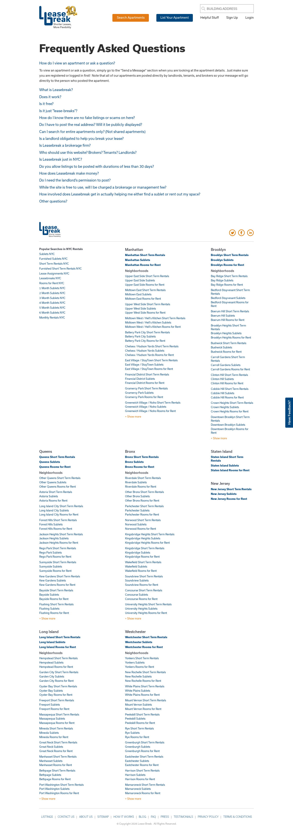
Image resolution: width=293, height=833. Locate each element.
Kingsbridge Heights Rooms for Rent (147, 542)
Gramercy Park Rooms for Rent (144, 397)
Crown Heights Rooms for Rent (229, 411)
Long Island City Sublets (54, 510)
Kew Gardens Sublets (52, 580)
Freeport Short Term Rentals (56, 700)
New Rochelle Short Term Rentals (145, 672)
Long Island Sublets (52, 642)
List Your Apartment (174, 17)
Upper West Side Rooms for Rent (145, 312)
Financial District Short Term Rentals (147, 374)
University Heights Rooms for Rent (146, 613)
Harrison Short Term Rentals (142, 770)
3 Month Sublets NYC (52, 298)
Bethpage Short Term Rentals (57, 770)
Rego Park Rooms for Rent (55, 556)
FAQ (153, 816)
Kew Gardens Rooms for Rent (57, 584)
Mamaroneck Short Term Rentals (145, 784)
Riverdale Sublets (136, 482)
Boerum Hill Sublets (223, 315)
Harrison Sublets (135, 775)
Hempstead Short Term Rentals (58, 658)
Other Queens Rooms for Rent (57, 486)
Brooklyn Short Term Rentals (230, 255)
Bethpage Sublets (50, 775)
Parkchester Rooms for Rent (142, 514)
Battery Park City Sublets (140, 336)
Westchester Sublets (138, 642)
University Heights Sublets (141, 608)
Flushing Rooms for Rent (54, 613)
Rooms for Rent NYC (51, 283)
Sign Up (232, 17)
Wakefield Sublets (136, 566)
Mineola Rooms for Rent (53, 737)
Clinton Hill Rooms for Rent (227, 383)
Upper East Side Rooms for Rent (144, 284)
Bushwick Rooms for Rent (226, 351)
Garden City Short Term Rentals (58, 672)
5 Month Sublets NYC (52, 307)
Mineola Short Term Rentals (56, 728)
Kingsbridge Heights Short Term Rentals (149, 534)
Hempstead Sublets (51, 662)
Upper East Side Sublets (140, 280)
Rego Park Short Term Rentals (57, 548)
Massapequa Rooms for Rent (56, 723)
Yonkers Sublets (135, 662)
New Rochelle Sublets (138, 676)
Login (249, 17)
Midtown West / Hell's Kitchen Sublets (148, 322)
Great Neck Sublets (51, 746)
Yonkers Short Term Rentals (142, 658)
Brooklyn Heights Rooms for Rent (231, 337)
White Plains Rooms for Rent (142, 694)
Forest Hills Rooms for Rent (55, 528)
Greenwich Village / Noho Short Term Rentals (152, 402)
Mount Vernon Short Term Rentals (145, 700)
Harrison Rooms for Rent (140, 779)
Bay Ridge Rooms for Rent (227, 284)
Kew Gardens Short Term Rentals (59, 576)
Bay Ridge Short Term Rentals (229, 276)
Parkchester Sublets (137, 510)
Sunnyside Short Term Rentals (57, 562)
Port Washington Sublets (54, 788)
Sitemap (103, 816)
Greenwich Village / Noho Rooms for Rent (150, 411)
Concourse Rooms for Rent (141, 599)
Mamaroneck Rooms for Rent (142, 793)
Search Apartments (131, 17)
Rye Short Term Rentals (139, 728)
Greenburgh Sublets (137, 746)
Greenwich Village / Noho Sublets (145, 406)
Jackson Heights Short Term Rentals (61, 534)
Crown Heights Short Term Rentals (232, 402)
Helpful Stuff (209, 17)
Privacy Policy (208, 816)
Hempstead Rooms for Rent (56, 666)
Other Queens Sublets (52, 482)
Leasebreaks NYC (50, 278)
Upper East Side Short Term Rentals (147, 276)
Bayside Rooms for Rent (53, 599)
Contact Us (66, 816)
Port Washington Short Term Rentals (61, 784)
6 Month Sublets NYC (52, 312)
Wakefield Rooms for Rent (141, 570)
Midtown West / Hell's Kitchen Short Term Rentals (155, 318)
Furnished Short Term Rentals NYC (60, 268)
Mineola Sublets (49, 732)
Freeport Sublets (49, 704)
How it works (123, 816)
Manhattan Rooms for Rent (143, 265)
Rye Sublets (132, 732)
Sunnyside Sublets (50, 566)
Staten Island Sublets (225, 465)
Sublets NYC (47, 254)
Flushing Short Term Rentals (56, 604)
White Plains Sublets (137, 690)
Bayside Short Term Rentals (56, 590)
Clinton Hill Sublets (222, 379)
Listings (47, 816)
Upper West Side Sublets (140, 308)
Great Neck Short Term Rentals (58, 742)
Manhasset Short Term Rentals (58, 756)
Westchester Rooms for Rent (144, 647)
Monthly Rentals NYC (52, 317)
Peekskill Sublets (135, 718)
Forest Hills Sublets (51, 524)
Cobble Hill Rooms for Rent (227, 397)
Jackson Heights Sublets (54, 538)
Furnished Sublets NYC (53, 258)
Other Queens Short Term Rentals (59, 478)
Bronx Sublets (134, 462)
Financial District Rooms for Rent (144, 382)
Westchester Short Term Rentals (146, 637)
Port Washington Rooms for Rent (59, 793)
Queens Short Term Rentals (57, 457)
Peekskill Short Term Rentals (142, 714)
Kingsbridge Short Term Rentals (144, 548)
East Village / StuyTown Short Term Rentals (151, 360)
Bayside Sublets (49, 594)
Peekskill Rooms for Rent (140, 723)
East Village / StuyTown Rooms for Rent (149, 369)
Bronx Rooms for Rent (139, 466)
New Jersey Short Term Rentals (231, 489)
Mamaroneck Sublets (138, 788)
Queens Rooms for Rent (55, 466)
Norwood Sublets (135, 524)
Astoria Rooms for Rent (53, 500)
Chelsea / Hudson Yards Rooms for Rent (149, 355)
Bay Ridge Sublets (222, 280)
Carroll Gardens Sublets (225, 365)
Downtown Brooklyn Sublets (228, 424)
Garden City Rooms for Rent (56, 680)
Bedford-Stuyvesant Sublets (228, 298)
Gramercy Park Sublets (139, 392)
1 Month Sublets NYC (52, 288)
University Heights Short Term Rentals (148, 604)
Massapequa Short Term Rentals (59, 714)
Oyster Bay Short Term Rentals (58, 686)
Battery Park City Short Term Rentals (147, 332)
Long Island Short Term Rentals (59, 637)
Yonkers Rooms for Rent (139, 666)
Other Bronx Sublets (137, 496)
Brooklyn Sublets (222, 260)
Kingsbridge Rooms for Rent (142, 556)
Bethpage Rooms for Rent (55, 779)
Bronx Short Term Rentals (142, 457)
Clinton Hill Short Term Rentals (229, 375)
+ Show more (133, 416)
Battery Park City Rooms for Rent (145, 340)
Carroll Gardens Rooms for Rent (230, 369)
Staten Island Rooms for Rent (230, 470)
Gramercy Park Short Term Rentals (146, 388)
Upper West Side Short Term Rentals (147, 304)
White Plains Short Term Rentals (144, 686)
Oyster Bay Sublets (51, 690)
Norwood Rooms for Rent (140, 528)
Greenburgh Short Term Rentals (144, 742)
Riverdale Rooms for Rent (140, 486)
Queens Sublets (49, 462)
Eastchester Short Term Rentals (144, 756)
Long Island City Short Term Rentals (61, 506)
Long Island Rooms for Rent (57, 647)
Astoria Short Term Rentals (55, 492)
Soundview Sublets (137, 580)
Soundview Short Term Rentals (144, 576)
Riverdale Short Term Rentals (143, 478)
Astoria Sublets (48, 496)
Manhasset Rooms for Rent (55, 765)
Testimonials (183, 816)
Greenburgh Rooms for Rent (142, 751)
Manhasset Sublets (50, 761)
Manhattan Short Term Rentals (145, 255)
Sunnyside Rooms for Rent (55, 570)
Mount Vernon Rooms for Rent (143, 709)
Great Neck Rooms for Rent (55, 751)
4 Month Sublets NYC (52, 302)
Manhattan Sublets (137, 260)
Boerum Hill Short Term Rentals (230, 311)
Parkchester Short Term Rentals (144, 506)
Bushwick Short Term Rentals (228, 343)
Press (165, 816)
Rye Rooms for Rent (137, 737)
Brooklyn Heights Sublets (226, 333)
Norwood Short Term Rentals (143, 520)
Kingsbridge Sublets (137, 552)
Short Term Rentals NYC (54, 263)
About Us (86, 816)
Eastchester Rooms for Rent (142, 765)
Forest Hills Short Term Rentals (58, 520)
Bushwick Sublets (221, 347)
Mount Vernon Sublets (138, 704)
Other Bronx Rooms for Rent (142, 500)
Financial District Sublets (140, 378)
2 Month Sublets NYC (52, 293)
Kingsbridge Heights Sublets (142, 538)
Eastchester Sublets (137, 761)
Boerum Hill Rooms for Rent (227, 320)
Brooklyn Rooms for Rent (227, 265)
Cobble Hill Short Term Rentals (229, 389)
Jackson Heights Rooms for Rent (58, 542)
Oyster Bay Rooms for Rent (55, 694)
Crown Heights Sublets (225, 407)
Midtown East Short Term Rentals (145, 290)
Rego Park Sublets (50, 552)
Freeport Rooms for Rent (54, 709)
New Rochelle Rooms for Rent (143, 680)
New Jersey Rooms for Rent (229, 498)
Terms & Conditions (237, 816)
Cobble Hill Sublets (222, 393)
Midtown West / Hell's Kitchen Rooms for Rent (153, 326)
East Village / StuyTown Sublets (144, 364)
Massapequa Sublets (52, 718)
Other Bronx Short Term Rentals (144, 492)
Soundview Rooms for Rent (141, 584)
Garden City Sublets (51, 676)
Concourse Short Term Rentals (143, 590)
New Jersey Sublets (224, 494)
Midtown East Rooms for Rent (143, 298)
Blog (142, 816)
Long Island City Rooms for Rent (58, 514)
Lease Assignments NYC (54, 273)
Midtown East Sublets (138, 294)
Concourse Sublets (136, 594)
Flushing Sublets (49, 608)
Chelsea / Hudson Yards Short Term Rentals (151, 346)
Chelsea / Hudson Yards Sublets (144, 350)
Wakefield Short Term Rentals (143, 562)
